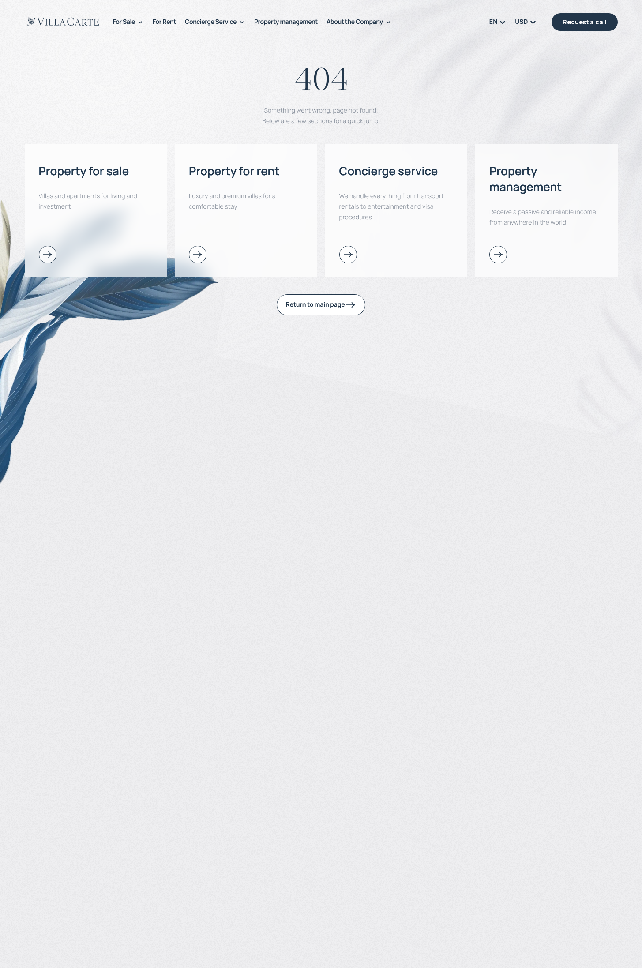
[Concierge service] (348, 254)
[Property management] (498, 254)
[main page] (63, 21)
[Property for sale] (47, 254)
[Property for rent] (197, 254)
